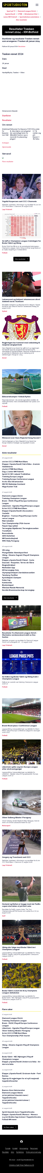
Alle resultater (21, 20)
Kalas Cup (6, 580)
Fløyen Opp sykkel (10, 526)
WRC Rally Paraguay (10, 541)
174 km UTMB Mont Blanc (12, 469)
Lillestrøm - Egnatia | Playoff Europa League (21, 506)
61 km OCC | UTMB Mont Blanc (14, 508)
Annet (4, 358)
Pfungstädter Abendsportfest (15, 553)
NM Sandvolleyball (10, 538)
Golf (3, 916)
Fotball (4, 253)
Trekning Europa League (12, 477)
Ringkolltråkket (8, 565)
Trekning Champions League (14, 498)
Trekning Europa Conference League (18, 479)
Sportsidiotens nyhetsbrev (29, 17)
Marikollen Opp (8, 568)
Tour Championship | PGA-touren (16, 523)
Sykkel (4, 311)
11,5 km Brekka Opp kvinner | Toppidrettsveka (21, 1117)
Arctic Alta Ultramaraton (12, 482)
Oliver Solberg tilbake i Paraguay (16, 1031)
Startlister (6, 115)
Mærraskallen (8, 521)
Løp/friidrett (7, 209)
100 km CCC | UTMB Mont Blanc (15, 462)
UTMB (20, 14)
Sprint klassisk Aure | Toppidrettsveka (18, 1112)
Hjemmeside (6, 147)
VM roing (5, 550)
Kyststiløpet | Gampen (11, 578)
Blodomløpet (8, 585)
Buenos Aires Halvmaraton (13, 1090)
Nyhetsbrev (20, 1152)
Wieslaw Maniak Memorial (13, 588)
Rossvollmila (7, 533)
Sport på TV (11, 11)
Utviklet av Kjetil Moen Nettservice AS (21, 1165)
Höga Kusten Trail (9, 487)
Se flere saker (9, 1127)
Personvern (34, 1148)
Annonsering (24, 1148)
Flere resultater (7, 162)
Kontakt (14, 1148)
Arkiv (12, 1152)
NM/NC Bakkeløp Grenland (13, 484)
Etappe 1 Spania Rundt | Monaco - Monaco (20, 1115)
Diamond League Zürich (27, 11)
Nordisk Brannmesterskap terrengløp (18, 590)
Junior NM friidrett (10, 17)
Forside (7, 1148)
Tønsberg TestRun (10, 575)
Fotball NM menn (9, 1120)
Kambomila (7, 583)
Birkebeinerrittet (31, 14)
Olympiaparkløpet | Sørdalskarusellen (18, 573)
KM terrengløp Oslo (10, 570)
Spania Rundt (10, 14)
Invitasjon (5, 143)
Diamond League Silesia (12, 1093)
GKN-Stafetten (8, 536)
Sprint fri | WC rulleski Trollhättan (16, 474)
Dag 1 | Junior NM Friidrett (13, 472)
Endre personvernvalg (33, 1152)
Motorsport (6, 825)
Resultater (21, 46)
